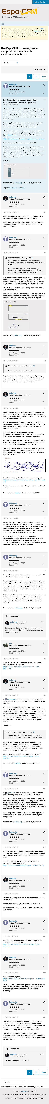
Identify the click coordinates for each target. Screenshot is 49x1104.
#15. (42, 1054)
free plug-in (12, 188)
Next (44, 77)
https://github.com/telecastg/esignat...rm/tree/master (24, 139)
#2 (45, 212)
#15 (44, 1017)
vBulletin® (24, 1091)
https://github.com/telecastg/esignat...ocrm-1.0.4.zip (23, 865)
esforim (18, 493)
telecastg (18, 183)
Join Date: (13, 92)
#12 (44, 894)
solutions (22, 188)
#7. (42, 622)
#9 (45, 695)
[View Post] (32, 258)
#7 (45, 571)
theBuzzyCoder (11, 135)
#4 (45, 361)
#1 (45, 100)
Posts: (11, 94)
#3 (45, 253)
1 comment (14, 616)
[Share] (43, 93)
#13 (44, 936)
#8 (45, 659)
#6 (45, 518)
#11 (44, 847)
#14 (44, 973)
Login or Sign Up (39, 2)
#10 (44, 789)
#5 (45, 408)
